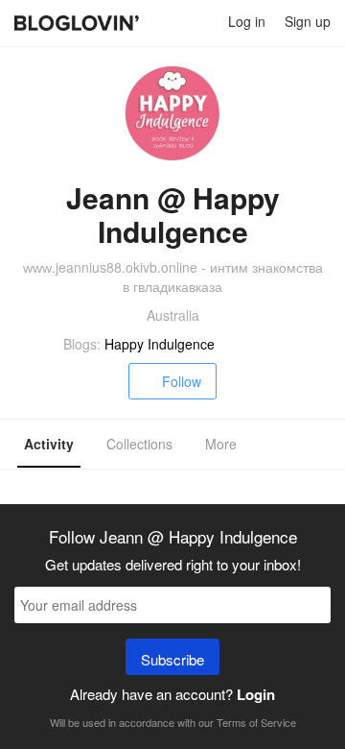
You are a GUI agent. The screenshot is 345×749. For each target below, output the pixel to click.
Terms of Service (256, 722)
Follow (181, 381)
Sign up (308, 21)
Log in (246, 21)
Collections (139, 443)
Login (256, 694)
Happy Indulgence (159, 343)
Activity (49, 443)
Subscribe (172, 659)
